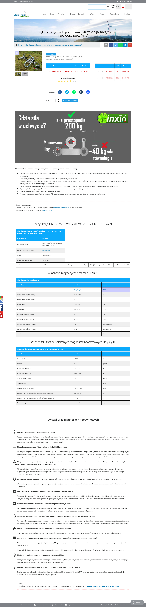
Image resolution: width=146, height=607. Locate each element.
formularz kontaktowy (61, 207)
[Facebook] (111, 45)
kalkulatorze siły (47, 210)
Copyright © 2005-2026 (109, 604)
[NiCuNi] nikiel (46, 250)
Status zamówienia (26, 1)
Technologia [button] (114, 14)
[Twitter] (116, 45)
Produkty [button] (61, 14)
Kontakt (127, 14)
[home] (21, 14)
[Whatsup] (120, 45)
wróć (50, 54)
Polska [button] (102, 14)
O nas (52, 14)
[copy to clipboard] (106, 45)
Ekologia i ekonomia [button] (77, 14)
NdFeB (77, 289)
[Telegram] (125, 45)
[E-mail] (130, 45)
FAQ (15, 1)
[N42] (104, 289)
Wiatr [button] (92, 14)
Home (44, 14)
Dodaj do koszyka (70, 100)
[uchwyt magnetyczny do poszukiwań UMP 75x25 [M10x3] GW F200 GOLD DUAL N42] (28, 61)
